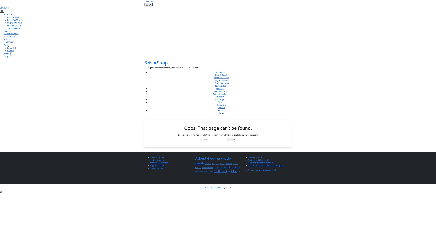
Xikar (234, 171)
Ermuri (217, 164)
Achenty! (202, 158)
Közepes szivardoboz (159, 163)
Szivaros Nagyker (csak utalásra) (262, 170)
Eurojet (222, 164)
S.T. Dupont (220, 171)
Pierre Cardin (199, 171)
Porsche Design (208, 171)
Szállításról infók (255, 157)
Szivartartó (8, 14)
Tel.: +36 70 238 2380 (213, 187)
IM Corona (198, 168)
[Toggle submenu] (14, 14)
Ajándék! (7, 31)
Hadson (228, 163)
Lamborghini (207, 167)
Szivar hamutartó (11, 33)
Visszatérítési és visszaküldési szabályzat (265, 165)
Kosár (9, 57)
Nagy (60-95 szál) (14, 23)
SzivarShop (149, 1)
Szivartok (8, 39)
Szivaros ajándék (157, 157)
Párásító (10, 50)
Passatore (234, 167)
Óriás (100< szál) (14, 25)
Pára (6, 45)
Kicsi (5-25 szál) (13, 17)
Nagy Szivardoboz (157, 165)
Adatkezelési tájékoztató (258, 160)
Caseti (199, 163)
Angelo (226, 158)
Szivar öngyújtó (10, 36)
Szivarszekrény (13, 28)
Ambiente (215, 158)
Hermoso (235, 164)
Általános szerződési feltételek (261, 163)
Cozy (213, 164)
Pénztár (7, 54)
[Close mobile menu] (2, 11)
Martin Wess (221, 167)
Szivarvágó (8, 42)
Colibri (208, 163)
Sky (229, 171)
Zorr (239, 171)
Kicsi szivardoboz (157, 160)
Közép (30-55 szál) (15, 20)
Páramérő (11, 48)
